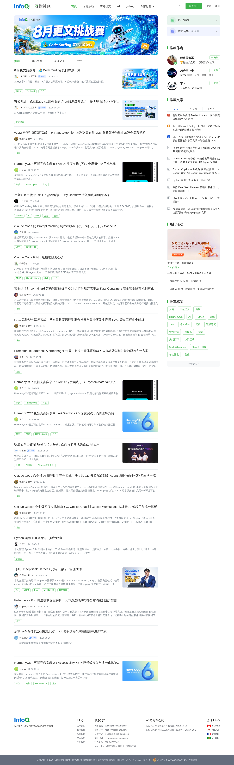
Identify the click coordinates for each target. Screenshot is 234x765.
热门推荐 (174, 339)
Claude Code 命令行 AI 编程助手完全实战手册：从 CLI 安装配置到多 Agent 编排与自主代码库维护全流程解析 (89, 475)
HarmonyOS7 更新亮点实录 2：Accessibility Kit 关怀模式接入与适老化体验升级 (68, 662)
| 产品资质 (192, 760)
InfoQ (18, 91)
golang (130, 6)
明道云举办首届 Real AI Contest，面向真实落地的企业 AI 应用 (57, 444)
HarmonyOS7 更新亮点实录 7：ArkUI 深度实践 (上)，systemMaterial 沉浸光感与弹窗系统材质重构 (82, 382)
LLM (36, 590)
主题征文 (105, 6)
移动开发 (174, 354)
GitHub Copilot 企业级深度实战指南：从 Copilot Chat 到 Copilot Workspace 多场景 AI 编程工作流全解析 (85, 507)
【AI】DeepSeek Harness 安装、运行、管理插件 (48, 569)
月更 (42, 91)
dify (37, 216)
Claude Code (32, 278)
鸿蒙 (18, 184)
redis (200, 332)
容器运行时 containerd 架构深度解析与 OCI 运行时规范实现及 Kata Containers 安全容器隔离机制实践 (84, 288)
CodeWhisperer (177, 347)
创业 (187, 354)
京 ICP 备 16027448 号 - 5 (138, 760)
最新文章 (36, 61)
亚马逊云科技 (199, 347)
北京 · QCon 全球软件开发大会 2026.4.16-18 (166, 726)
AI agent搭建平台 (46, 465)
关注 (79, 61)
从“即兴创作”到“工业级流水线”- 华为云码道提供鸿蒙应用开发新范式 (60, 631)
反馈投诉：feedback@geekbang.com (112, 734)
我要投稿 (81, 730)
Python (200, 316)
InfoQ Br (215, 738)
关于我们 (81, 726)
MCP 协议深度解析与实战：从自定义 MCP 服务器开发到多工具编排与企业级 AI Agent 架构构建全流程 (196, 140)
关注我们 (81, 742)
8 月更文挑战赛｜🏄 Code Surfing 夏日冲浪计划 (47, 70)
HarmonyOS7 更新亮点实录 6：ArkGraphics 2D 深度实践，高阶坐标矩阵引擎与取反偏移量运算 (79, 413)
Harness (63, 590)
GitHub (19, 216)
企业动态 (59, 61)
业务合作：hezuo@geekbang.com (111, 730)
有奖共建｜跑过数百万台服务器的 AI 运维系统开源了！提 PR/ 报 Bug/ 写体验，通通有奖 (75, 101)
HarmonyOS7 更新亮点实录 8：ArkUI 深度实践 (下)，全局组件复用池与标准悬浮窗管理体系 (77, 164)
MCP (18, 278)
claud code (31, 247)
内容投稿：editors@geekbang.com (111, 726)
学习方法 (174, 332)
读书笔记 (211, 324)
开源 (212, 316)
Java (171, 324)
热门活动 (31, 91)
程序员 (188, 332)
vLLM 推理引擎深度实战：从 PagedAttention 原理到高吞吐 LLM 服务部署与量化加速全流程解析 (80, 132)
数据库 (19, 559)
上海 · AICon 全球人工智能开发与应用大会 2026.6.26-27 (172, 730)
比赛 (18, 465)
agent (26, 590)
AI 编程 (29, 465)
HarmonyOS (31, 184)
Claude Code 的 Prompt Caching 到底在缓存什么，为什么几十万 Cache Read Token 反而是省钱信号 (83, 226)
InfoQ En (216, 726)
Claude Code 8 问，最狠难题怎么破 (38, 257)
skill (46, 278)
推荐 (17, 61)
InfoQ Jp (215, 730)
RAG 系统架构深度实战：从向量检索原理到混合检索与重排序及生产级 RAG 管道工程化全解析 (79, 319)
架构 (198, 324)
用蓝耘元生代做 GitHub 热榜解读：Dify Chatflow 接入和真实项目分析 (61, 195)
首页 (74, 6)
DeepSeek (49, 590)
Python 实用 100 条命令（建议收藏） (39, 538)
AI (118, 6)
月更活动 (88, 6)
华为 (18, 434)
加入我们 (81, 738)
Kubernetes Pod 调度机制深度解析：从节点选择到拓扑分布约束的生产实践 (65, 600)
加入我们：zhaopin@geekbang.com (111, 738)
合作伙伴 (81, 734)
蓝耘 (56, 216)
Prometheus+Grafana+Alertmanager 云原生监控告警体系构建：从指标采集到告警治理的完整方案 (81, 351)
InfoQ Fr (215, 734)
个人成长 (185, 324)
